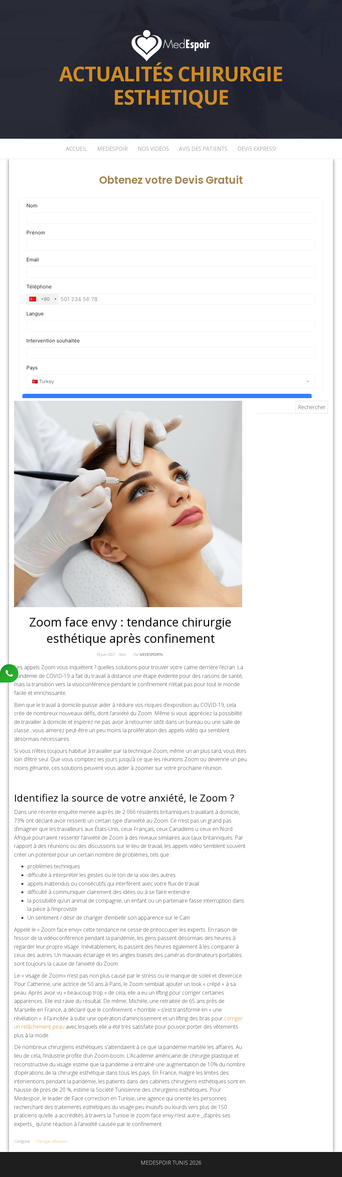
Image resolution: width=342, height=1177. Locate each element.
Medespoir (112, 148)
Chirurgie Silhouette (51, 1141)
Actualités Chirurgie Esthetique (171, 85)
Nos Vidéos (153, 148)
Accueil (76, 148)
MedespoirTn (151, 654)
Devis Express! (256, 148)
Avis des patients (203, 148)
